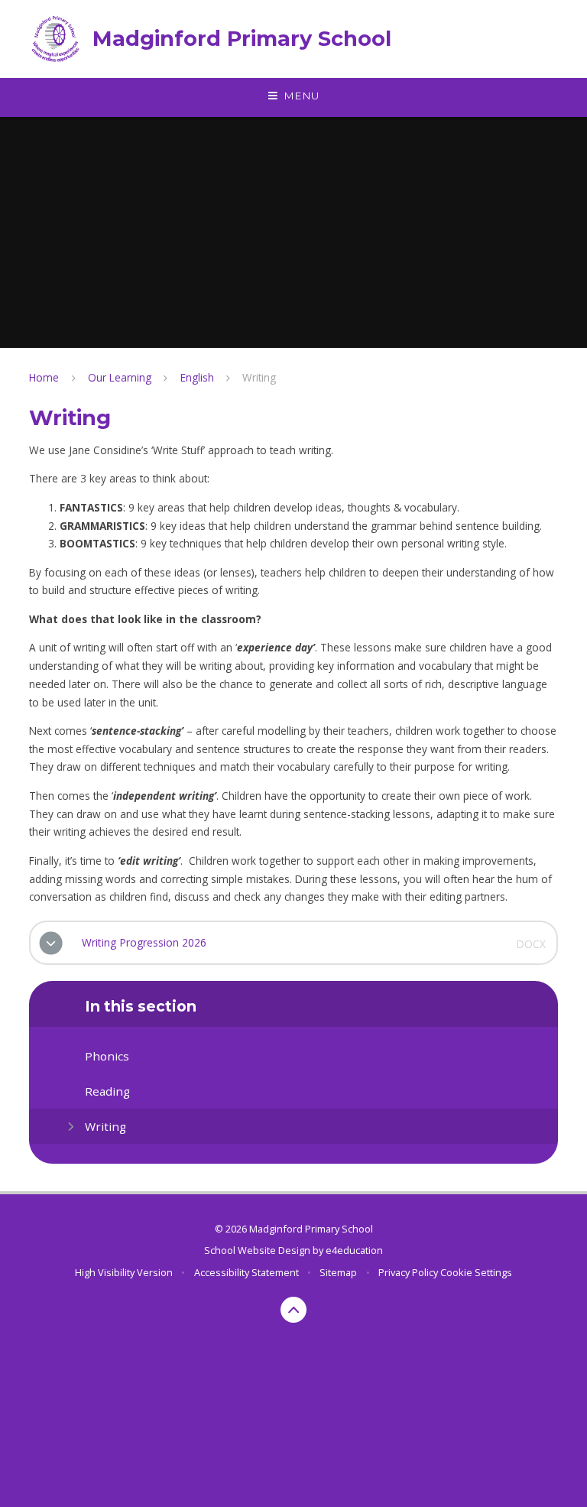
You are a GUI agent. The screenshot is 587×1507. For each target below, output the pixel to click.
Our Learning (119, 377)
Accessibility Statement (246, 1272)
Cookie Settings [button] (476, 1272)
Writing (259, 377)
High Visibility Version (124, 1272)
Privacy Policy (408, 1272)
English (197, 377)
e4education (354, 1250)
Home (44, 377)
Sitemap (338, 1272)
